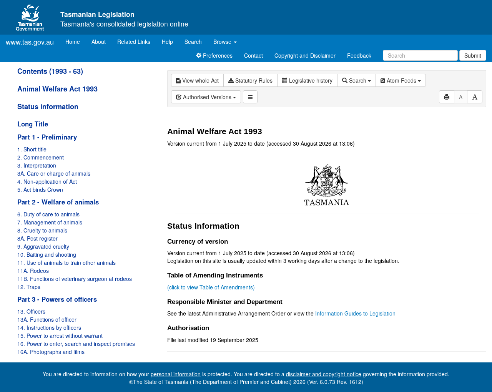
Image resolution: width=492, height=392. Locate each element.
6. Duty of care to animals (48, 214)
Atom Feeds (401, 80)
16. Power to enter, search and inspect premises (76, 343)
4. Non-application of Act (47, 181)
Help (167, 41)
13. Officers (31, 311)
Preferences (217, 55)
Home (75, 41)
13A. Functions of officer (46, 319)
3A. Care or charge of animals (53, 173)
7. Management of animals (49, 222)
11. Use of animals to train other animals (66, 262)
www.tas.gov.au (30, 42)
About (98, 41)
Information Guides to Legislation (355, 313)
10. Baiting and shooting (46, 254)
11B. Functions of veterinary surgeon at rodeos (74, 278)
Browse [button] (223, 41)
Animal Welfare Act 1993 (57, 89)
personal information (176, 374)
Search (193, 41)
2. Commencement (40, 157)
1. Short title (32, 149)
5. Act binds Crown (40, 189)
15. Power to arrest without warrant (60, 335)
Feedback (359, 55)
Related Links (133, 41)
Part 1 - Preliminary (47, 136)
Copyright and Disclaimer (305, 55)
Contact (253, 55)
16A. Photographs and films (51, 351)
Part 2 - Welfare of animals (58, 201)
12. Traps (28, 287)
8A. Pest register (37, 238)
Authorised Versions (207, 97)
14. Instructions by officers (49, 327)
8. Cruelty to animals (42, 230)
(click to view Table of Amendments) (211, 287)
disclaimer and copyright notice (323, 374)
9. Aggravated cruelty (43, 246)
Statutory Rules (253, 80)
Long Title (32, 123)
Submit (472, 55)
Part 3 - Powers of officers (57, 299)
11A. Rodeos (33, 270)
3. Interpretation (36, 165)
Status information (47, 106)
